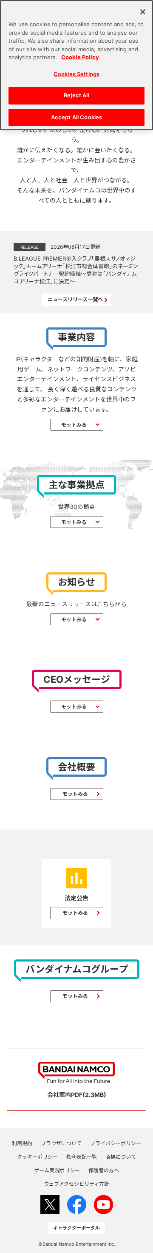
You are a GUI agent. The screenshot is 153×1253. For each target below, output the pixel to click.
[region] (76, 65)
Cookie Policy (80, 57)
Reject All (76, 95)
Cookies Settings (76, 74)
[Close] (142, 12)
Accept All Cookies (76, 117)
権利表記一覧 (81, 1157)
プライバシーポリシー (115, 1143)
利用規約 (22, 1143)
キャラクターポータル (76, 1227)
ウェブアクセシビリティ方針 (76, 1184)
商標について (120, 1157)
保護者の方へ (103, 1170)
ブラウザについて (61, 1143)
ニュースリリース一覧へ (75, 299)
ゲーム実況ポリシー (57, 1170)
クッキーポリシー (37, 1157)
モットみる (74, 425)
